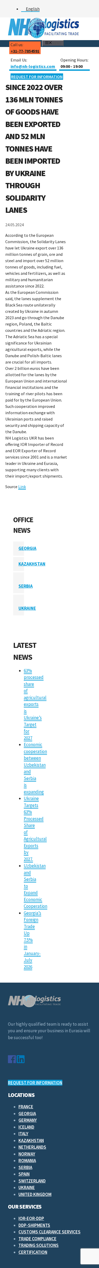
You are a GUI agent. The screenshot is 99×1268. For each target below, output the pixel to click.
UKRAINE (27, 608)
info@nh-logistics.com (33, 66)
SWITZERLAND (32, 1181)
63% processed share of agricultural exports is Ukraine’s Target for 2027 (35, 704)
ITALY (23, 1134)
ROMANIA (27, 1160)
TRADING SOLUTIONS (38, 1245)
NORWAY (26, 1154)
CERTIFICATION (32, 1252)
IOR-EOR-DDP (31, 1218)
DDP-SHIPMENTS (34, 1225)
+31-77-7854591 (25, 51)
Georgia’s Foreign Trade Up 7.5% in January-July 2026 (32, 940)
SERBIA (25, 586)
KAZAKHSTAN (31, 564)
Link (22, 486)
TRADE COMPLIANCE (37, 1239)
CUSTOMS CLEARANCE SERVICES (49, 1232)
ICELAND (26, 1127)
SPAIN (24, 1174)
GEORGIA (27, 548)
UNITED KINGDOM (34, 1194)
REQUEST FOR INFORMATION (37, 76)
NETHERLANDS (32, 1147)
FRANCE (25, 1107)
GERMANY (27, 1120)
